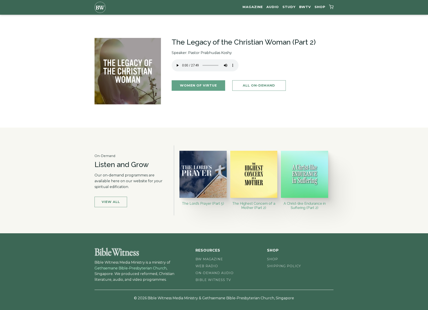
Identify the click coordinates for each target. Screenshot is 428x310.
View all (111, 202)
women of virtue (198, 85)
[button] (331, 7)
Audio (272, 7)
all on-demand (259, 85)
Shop (320, 7)
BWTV (305, 7)
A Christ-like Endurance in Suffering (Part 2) (305, 205)
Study (289, 7)
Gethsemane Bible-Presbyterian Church (131, 268)
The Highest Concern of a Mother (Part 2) (253, 205)
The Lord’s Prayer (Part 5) (203, 203)
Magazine (253, 7)
